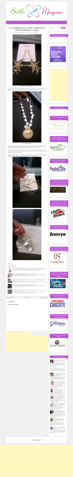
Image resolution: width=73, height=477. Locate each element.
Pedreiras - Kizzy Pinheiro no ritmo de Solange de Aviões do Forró (23, 273)
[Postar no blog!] (9, 263)
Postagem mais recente (10, 297)
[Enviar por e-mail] (8, 263)
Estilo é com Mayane (39, 439)
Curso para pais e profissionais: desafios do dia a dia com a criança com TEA (60, 428)
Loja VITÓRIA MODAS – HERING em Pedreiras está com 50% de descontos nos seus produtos (28, 268)
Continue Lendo (35, 270)
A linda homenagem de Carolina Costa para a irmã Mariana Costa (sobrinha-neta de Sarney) (59, 412)
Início (8, 22)
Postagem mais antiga (44, 297)
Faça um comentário (34, 32)
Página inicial (27, 297)
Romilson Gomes (38, 440)
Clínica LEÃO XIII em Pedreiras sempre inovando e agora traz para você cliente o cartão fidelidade (60, 382)
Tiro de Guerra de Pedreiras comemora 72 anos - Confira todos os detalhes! (60, 361)
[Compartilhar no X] (10, 263)
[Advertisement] (18, 333)
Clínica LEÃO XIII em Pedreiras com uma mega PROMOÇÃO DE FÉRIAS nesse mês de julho (59, 404)
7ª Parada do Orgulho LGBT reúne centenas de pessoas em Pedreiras (23, 284)
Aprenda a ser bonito (53, 367)
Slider (28, 32)
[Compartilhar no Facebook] (11, 263)
